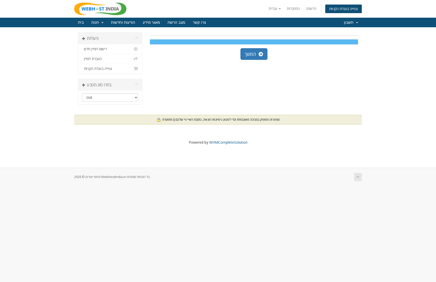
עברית (273, 8)
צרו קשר (199, 22)
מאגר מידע (151, 22)
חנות (96, 22)
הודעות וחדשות (123, 22)
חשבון (350, 22)
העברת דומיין (92, 59)
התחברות (293, 8)
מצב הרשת (176, 22)
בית (81, 22)
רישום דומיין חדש (94, 49)
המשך (252, 54)
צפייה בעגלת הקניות (343, 8)
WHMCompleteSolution (228, 142)
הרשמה (311, 8)
